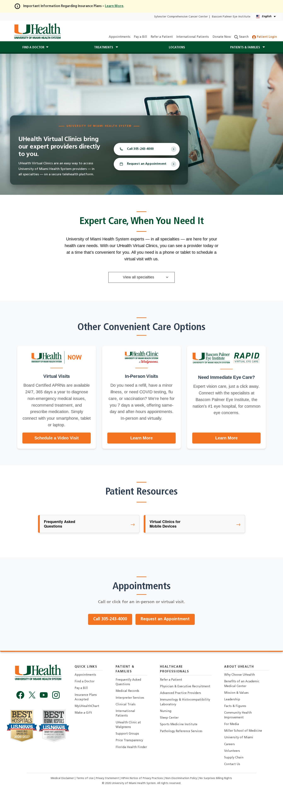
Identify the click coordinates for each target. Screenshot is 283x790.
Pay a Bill (140, 37)
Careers (229, 744)
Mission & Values (236, 693)
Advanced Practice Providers (180, 693)
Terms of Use (85, 778)
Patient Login (266, 37)
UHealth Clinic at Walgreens (128, 725)
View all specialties (138, 277)
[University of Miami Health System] (37, 31)
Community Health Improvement (238, 715)
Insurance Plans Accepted (86, 697)
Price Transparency (129, 740)
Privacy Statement (108, 778)
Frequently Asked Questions (128, 682)
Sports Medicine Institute (178, 724)
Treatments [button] (104, 47)
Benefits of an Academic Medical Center (241, 684)
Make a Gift (83, 712)
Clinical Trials (125, 704)
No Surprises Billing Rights (215, 778)
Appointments (119, 37)
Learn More (141, 438)
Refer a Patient (162, 37)
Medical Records (127, 691)
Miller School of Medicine (243, 731)
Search (243, 37)
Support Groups (127, 733)
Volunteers (232, 751)
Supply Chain (233, 757)
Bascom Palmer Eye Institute (231, 16)
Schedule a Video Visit (56, 438)
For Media (231, 724)
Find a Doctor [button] (33, 47)
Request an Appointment (146, 164)
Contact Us (232, 764)
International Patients (192, 37)
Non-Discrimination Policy (181, 778)
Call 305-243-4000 (110, 619)
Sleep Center (169, 717)
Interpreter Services (130, 698)
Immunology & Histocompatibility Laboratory (185, 702)
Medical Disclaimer (63, 778)
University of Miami (238, 737)
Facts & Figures (235, 706)
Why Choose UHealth (239, 675)
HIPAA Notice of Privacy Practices (142, 778)
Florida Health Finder (131, 747)
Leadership (232, 699)
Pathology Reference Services (181, 731)
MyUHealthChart (87, 706)
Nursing (165, 711)
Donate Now (222, 37)
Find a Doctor (84, 681)
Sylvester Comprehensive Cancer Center (181, 16)
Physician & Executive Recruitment (185, 686)
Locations (177, 47)
